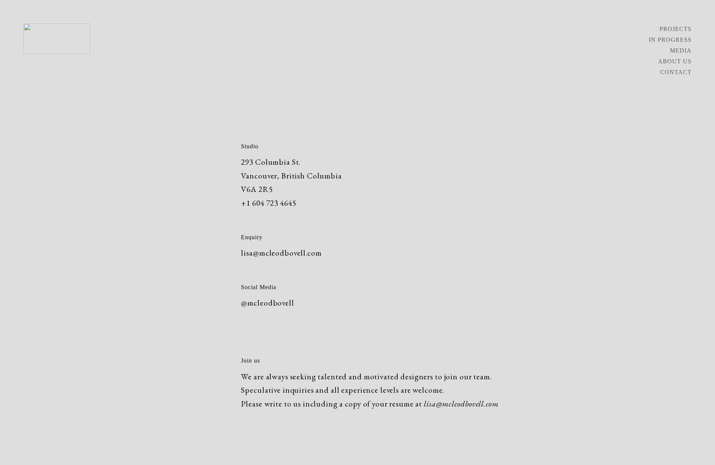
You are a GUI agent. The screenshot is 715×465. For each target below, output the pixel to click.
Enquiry (252, 237)
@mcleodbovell (267, 302)
